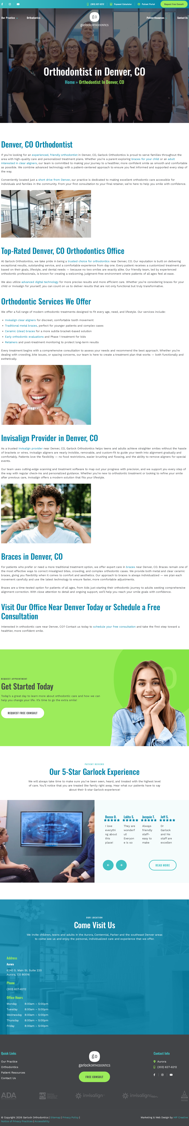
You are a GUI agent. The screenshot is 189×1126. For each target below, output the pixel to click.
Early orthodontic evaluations (24, 336)
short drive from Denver (54, 179)
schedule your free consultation (114, 626)
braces (130, 567)
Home (70, 82)
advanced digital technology (39, 282)
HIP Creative (181, 1117)
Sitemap (55, 1117)
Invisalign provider (31, 448)
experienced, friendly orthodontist (54, 155)
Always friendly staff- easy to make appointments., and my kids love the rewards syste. (148, 834)
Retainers (11, 342)
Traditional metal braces (21, 325)
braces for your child (145, 159)
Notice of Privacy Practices (17, 1121)
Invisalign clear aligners (20, 320)
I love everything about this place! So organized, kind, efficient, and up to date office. (111, 834)
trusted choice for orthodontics (89, 261)
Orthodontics (33, 17)
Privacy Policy (70, 1117)
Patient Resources (155, 17)
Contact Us (182, 17)
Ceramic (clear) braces (20, 331)
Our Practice (8, 17)
